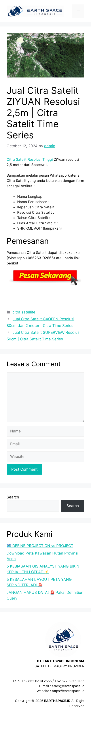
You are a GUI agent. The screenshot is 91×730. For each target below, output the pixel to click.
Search (13, 497)
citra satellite (24, 312)
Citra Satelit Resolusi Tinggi (30, 159)
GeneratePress (45, 723)
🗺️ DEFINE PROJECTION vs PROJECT (40, 545)
